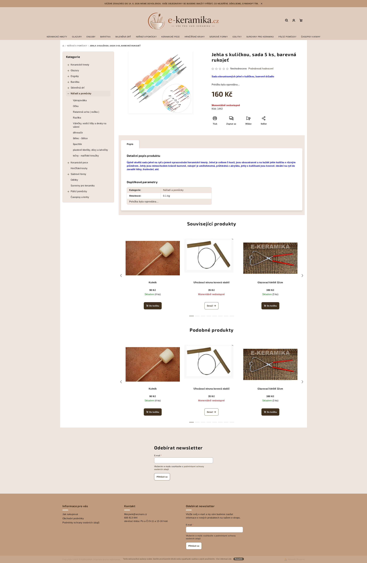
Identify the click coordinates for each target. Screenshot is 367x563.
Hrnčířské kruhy (79, 168)
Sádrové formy (78, 174)
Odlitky (74, 180)
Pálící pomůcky (79, 191)
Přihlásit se (162, 477)
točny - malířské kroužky (86, 155)
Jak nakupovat (70, 514)
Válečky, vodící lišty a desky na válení (89, 125)
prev (121, 275)
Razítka (77, 117)
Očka (76, 106)
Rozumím (239, 559)
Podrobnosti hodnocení (260, 68)
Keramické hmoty (80, 64)
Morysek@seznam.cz (135, 514)
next (302, 275)
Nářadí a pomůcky (81, 93)
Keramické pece (79, 162)
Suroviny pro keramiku (83, 185)
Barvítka (75, 82)
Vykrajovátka (80, 100)
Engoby (75, 76)
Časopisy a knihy (80, 197)
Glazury (75, 70)
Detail (210, 306)
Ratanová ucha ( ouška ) (86, 112)
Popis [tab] (130, 144)
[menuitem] (57, 36)
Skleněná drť (78, 88)
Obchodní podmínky (73, 518)
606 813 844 (131, 518)
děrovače (78, 132)
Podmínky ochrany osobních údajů (81, 522)
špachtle (77, 144)
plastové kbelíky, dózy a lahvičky (90, 150)
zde (229, 559)
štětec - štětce (80, 138)
